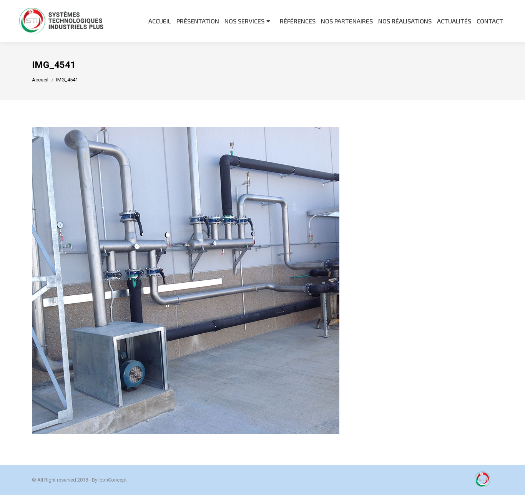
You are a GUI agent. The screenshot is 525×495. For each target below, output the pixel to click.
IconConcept (112, 480)
